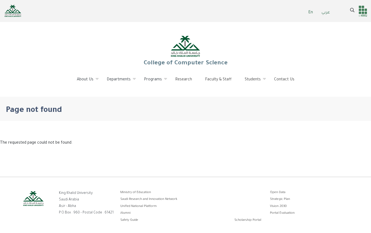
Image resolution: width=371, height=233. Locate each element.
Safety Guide (129, 220)
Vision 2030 (278, 206)
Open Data (277, 192)
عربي (326, 13)
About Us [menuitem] (81, 82)
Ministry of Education (135, 192)
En (310, 13)
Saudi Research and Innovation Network (148, 199)
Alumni (125, 213)
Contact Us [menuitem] (284, 80)
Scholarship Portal (247, 220)
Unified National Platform (138, 206)
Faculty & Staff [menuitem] (218, 80)
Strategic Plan (280, 199)
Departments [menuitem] (115, 82)
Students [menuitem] (249, 82)
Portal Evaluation (282, 213)
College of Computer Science (185, 63)
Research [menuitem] (183, 80)
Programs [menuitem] (149, 82)
